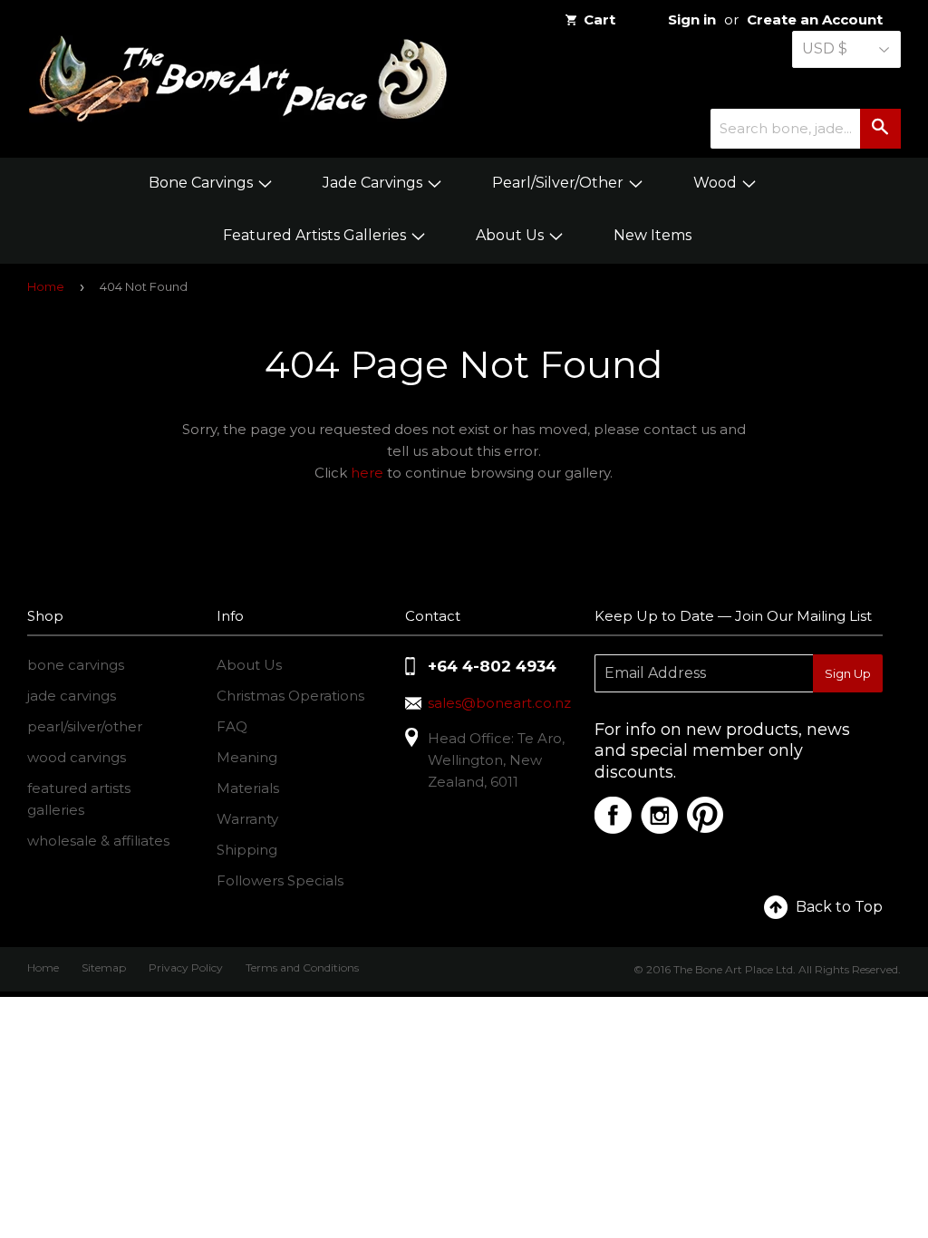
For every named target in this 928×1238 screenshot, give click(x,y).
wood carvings (76, 757)
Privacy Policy (186, 967)
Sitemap (104, 967)
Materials (248, 788)
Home (45, 286)
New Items (652, 235)
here (367, 472)
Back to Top (839, 906)
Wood (716, 182)
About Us (511, 235)
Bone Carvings (202, 182)
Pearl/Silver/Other (559, 182)
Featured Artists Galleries (316, 235)
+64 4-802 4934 (492, 666)
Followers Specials (280, 880)
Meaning (247, 757)
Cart (599, 19)
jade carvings (71, 695)
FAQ (232, 726)
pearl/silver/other (84, 726)
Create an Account (815, 19)
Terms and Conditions (302, 967)
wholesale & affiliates (98, 840)
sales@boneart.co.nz (499, 702)
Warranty (247, 818)
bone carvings (75, 664)
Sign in (692, 19)
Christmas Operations (290, 695)
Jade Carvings (374, 182)
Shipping (247, 849)
